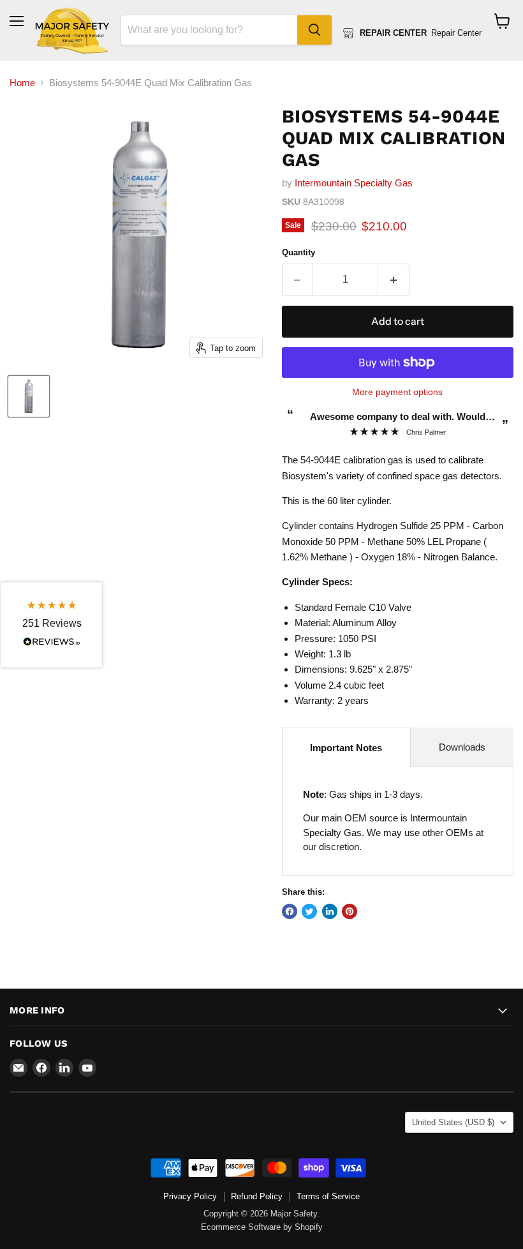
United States (453, 1122)
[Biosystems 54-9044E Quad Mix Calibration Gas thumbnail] (28, 396)
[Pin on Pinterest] (349, 911)
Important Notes (346, 747)
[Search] (314, 30)
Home (22, 82)
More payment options (397, 392)
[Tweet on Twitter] (309, 911)
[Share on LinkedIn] (329, 911)
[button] (52, 624)
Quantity (298, 252)
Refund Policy (257, 1196)
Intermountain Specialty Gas (354, 182)
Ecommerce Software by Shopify (262, 1227)
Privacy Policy (190, 1196)
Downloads (462, 747)
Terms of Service (328, 1196)
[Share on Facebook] (289, 911)
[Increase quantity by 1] (393, 279)
